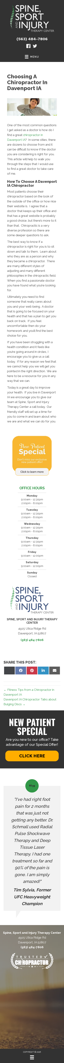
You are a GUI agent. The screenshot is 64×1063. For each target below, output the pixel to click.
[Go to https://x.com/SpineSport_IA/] (35, 46)
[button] (32, 756)
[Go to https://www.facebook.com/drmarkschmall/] (28, 46)
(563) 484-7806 (32, 39)
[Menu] (32, 1057)
